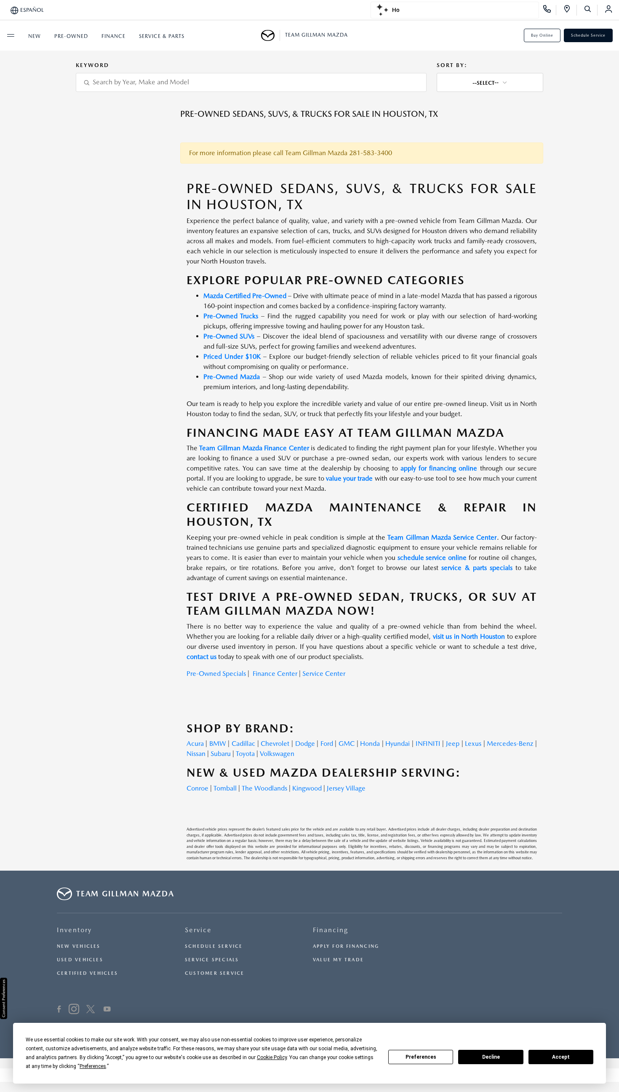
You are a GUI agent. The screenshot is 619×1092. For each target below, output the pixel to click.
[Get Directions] (570, 10)
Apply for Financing (346, 946)
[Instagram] (74, 1010)
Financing (330, 930)
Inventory (74, 930)
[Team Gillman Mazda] (270, 35)
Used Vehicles (80, 960)
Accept (561, 1057)
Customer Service (215, 973)
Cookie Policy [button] (272, 1057)
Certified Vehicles (87, 973)
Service (198, 930)
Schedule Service (588, 35)
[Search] (591, 10)
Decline (491, 1057)
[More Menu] (10, 35)
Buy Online (542, 35)
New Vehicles (79, 946)
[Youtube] (107, 1010)
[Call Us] (549, 10)
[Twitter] (90, 1010)
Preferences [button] (93, 1066)
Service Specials (212, 960)
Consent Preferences (3, 998)
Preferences (421, 1057)
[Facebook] (59, 1010)
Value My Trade (338, 960)
